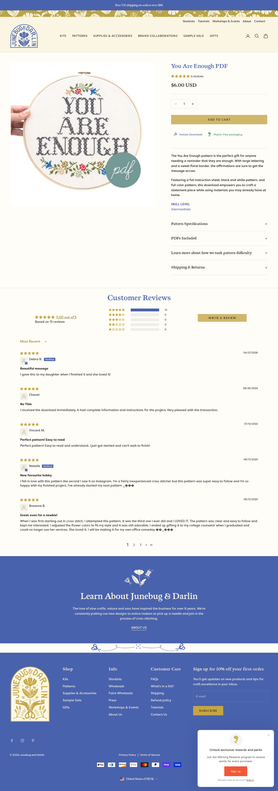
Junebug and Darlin (32, 755)
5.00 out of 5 (66, 317)
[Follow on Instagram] (22, 741)
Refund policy (161, 700)
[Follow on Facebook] (12, 741)
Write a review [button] (222, 318)
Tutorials (203, 21)
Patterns (80, 36)
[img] (29, 353)
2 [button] (134, 545)
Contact (259, 21)
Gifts (214, 36)
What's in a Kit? (162, 686)
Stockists (189, 21)
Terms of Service (150, 755)
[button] (180, 76)
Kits (63, 36)
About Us (115, 714)
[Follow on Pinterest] (33, 741)
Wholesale (116, 686)
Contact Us (159, 714)
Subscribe (208, 710)
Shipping (157, 693)
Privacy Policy (127, 755)
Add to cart (219, 119)
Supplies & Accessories (112, 36)
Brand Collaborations (157, 36)
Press (112, 700)
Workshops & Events (226, 21)
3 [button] (140, 545)
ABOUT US (139, 628)
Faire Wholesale (121, 693)
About (247, 21)
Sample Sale (193, 36)
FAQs (154, 679)
